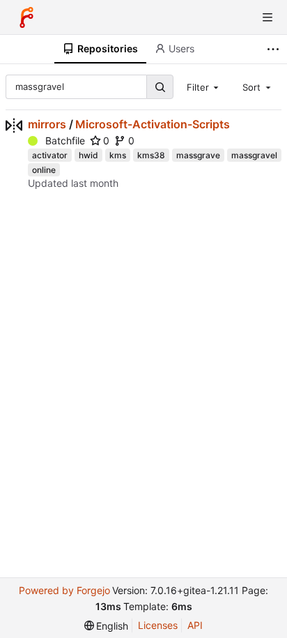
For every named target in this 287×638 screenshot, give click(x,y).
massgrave (198, 155)
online (44, 170)
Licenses (158, 625)
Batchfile (65, 140)
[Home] (26, 17)
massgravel (254, 155)
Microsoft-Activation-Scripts (152, 124)
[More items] (275, 49)
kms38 (151, 155)
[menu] (106, 626)
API (195, 625)
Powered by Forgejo (64, 590)
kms (117, 155)
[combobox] (204, 86)
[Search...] (159, 87)
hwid (88, 155)
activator (50, 155)
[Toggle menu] (267, 17)
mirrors (47, 124)
